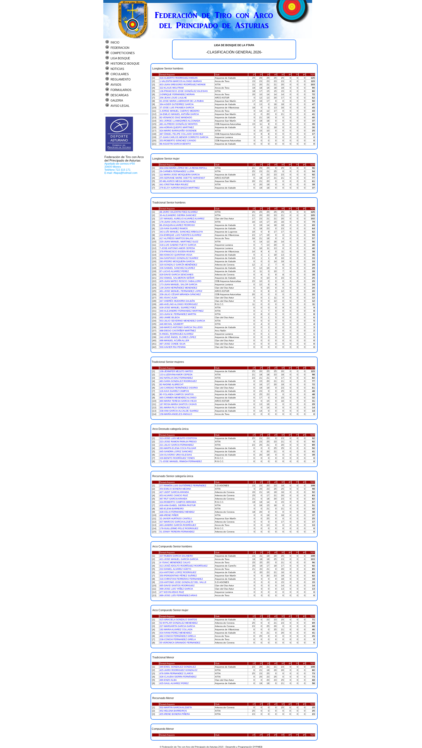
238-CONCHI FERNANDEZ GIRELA (178, 639)
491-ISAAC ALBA (168, 297)
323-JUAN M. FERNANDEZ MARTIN (178, 314)
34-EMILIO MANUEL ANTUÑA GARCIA (179, 114)
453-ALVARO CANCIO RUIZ (174, 495)
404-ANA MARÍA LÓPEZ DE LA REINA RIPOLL (183, 168)
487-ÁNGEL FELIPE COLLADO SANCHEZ (181, 134)
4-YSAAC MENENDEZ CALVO (175, 562)
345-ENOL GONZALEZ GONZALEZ (178, 667)
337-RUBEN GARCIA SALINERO (176, 556)
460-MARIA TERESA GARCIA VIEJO (178, 401)
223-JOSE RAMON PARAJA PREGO (178, 441)
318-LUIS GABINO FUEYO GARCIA (178, 245)
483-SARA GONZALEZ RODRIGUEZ (178, 381)
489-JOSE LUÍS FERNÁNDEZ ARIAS (178, 595)
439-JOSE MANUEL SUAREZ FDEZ (178, 307)
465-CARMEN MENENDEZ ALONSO (178, 397)
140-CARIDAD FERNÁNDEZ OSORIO (179, 388)
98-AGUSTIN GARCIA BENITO (175, 144)
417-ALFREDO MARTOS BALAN (176, 238)
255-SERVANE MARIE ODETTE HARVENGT (182, 178)
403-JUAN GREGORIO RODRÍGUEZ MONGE (183, 84)
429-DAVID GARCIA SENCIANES (176, 274)
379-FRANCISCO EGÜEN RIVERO (177, 251)
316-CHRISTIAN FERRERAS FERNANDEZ (181, 579)
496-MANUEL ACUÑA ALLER (174, 340)
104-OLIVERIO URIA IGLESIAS (176, 455)
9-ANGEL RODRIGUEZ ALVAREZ (176, 334)
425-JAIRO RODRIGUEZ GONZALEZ (178, 670)
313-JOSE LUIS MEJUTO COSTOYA (178, 438)
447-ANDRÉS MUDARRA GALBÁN (177, 301)
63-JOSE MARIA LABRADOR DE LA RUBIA (182, 101)
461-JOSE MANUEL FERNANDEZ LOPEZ (181, 291)
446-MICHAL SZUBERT (172, 324)
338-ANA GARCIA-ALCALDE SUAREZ (179, 411)
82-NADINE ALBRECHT (172, 384)
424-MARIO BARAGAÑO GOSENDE (178, 130)
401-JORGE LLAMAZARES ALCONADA (180, 121)
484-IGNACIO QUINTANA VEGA (176, 255)
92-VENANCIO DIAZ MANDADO (176, 117)
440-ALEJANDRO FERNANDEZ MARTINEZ (182, 311)
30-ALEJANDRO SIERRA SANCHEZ (178, 215)
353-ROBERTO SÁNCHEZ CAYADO (178, 140)
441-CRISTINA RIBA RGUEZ (174, 184)
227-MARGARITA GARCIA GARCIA (177, 626)
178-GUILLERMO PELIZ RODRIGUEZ (179, 528)
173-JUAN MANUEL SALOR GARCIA (178, 284)
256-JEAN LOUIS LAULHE (173, 97)
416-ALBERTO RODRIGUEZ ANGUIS (179, 78)
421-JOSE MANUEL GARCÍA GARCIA (179, 559)
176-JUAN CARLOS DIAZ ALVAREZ (178, 222)
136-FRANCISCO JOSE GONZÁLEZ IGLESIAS (184, 91)
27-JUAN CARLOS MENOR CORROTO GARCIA (184, 137)
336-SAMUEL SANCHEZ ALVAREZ (177, 268)
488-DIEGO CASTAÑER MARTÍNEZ (178, 330)
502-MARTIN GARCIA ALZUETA (176, 707)
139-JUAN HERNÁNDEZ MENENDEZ (178, 288)
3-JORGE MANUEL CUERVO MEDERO (180, 111)
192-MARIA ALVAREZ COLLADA (176, 629)
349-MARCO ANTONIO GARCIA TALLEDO (181, 327)
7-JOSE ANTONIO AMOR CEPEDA (177, 248)
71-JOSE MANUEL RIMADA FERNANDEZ (181, 461)
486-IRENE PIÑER (169, 515)
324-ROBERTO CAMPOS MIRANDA (178, 502)
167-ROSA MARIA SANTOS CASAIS (178, 404)
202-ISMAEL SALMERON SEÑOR (177, 278)
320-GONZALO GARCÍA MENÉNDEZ (178, 264)
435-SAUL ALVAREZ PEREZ (174, 683)
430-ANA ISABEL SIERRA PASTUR (178, 505)
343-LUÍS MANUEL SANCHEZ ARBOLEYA (181, 232)
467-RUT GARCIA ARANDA (173, 498)
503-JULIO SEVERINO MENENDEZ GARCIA (182, 321)
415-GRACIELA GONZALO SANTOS (178, 619)
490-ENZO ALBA (168, 680)
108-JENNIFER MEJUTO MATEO (176, 371)
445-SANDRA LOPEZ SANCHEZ (176, 451)
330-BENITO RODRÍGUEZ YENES (177, 458)
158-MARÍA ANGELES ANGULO (176, 414)
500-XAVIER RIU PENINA (173, 347)
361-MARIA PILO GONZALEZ (175, 407)
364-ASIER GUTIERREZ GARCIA (177, 104)
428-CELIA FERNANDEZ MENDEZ (177, 512)
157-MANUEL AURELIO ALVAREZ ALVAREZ (182, 218)
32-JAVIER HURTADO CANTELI (176, 518)
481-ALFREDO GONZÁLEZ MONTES (179, 124)
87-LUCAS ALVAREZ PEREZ (174, 271)
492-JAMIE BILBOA (170, 317)
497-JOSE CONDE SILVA (173, 344)
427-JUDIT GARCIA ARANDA (174, 492)
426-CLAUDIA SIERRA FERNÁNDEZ (178, 676)
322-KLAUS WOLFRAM (172, 88)
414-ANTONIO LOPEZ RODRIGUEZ (178, 572)
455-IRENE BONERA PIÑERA (175, 714)
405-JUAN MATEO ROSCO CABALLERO (180, 281)
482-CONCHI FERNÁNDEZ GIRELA (178, 636)
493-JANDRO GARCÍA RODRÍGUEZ (178, 525)
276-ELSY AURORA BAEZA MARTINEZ (180, 188)
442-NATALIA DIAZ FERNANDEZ (176, 378)
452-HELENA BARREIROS (173, 711)
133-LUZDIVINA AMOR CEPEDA (176, 374)
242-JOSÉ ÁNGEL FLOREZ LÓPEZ (178, 337)
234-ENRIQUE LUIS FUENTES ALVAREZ (180, 235)
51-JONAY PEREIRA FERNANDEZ (177, 531)
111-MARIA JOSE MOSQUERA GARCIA (180, 174)
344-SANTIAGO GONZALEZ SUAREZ (179, 258)
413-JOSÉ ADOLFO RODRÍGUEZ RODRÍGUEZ (183, 566)
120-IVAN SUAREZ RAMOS (174, 228)
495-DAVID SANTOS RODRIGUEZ (177, 585)
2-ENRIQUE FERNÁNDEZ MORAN (177, 94)
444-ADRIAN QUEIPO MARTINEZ (177, 127)
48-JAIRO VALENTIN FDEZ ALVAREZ (179, 212)
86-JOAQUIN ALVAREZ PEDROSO (177, 225)
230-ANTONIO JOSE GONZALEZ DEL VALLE (183, 582)
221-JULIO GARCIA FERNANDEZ (177, 445)
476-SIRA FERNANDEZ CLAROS (176, 673)
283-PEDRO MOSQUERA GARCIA (177, 261)
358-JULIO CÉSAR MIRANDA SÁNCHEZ (180, 294)
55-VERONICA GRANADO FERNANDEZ (180, 642)
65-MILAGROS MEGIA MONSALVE (177, 181)
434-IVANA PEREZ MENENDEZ (176, 633)
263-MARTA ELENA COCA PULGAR (178, 448)
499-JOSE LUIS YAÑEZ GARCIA (176, 589)
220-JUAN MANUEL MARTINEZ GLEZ (179, 241)
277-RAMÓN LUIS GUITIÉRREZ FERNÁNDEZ (183, 485)
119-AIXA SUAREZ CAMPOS (174, 391)
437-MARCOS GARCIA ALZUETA (176, 522)
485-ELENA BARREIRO (172, 508)
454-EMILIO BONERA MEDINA (175, 489)
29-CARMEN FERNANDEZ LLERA (177, 171)
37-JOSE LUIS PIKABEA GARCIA (177, 107)
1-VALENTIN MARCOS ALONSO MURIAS (181, 81)
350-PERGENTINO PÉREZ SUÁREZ (178, 575)
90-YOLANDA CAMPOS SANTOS (177, 394)
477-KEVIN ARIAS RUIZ (172, 592)
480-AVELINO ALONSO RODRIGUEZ (179, 304)
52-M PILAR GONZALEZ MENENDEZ (179, 623)
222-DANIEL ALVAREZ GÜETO (175, 569)
